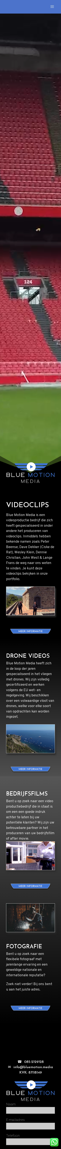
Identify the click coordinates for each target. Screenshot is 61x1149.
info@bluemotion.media (33, 1067)
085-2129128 (34, 1062)
